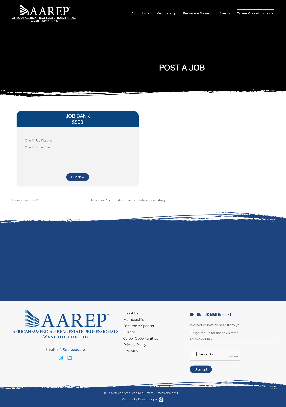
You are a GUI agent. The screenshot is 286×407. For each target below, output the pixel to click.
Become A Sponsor (198, 13)
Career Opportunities (253, 13)
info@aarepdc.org (70, 350)
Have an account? (25, 200)
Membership (166, 13)
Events (224, 13)
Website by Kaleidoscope (139, 399)
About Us (138, 13)
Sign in (99, 200)
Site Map (130, 351)
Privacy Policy (134, 345)
